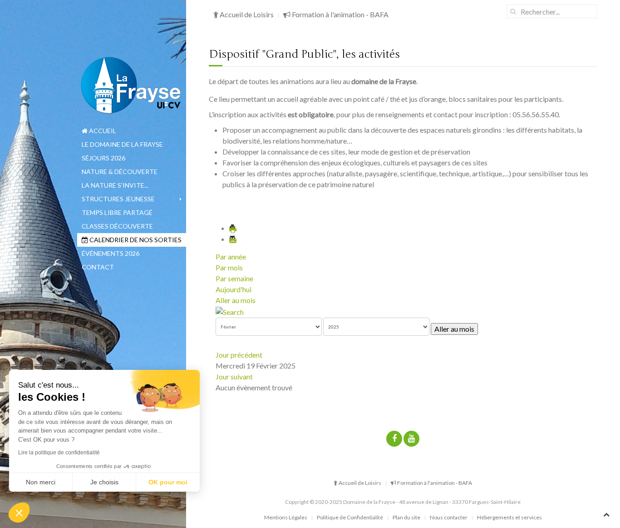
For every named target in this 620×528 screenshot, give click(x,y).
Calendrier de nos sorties (135, 240)
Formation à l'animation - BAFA (339, 14)
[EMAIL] (233, 238)
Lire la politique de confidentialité (59, 452)
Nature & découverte (119, 171)
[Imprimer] (233, 228)
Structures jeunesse (118, 199)
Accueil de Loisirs (246, 14)
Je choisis (104, 482)
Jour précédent (239, 354)
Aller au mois (236, 300)
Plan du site (406, 517)
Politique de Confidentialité (350, 517)
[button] (19, 512)
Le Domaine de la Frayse (122, 144)
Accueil (102, 130)
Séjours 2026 (103, 158)
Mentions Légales (285, 517)
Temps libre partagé (117, 212)
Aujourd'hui (233, 289)
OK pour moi (167, 482)
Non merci (40, 482)
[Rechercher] (230, 311)
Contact (98, 267)
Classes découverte (117, 226)
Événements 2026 (110, 253)
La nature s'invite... (115, 185)
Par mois (229, 267)
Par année (231, 256)
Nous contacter (448, 517)
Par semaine (234, 278)
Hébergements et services (509, 517)
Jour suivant (234, 376)
